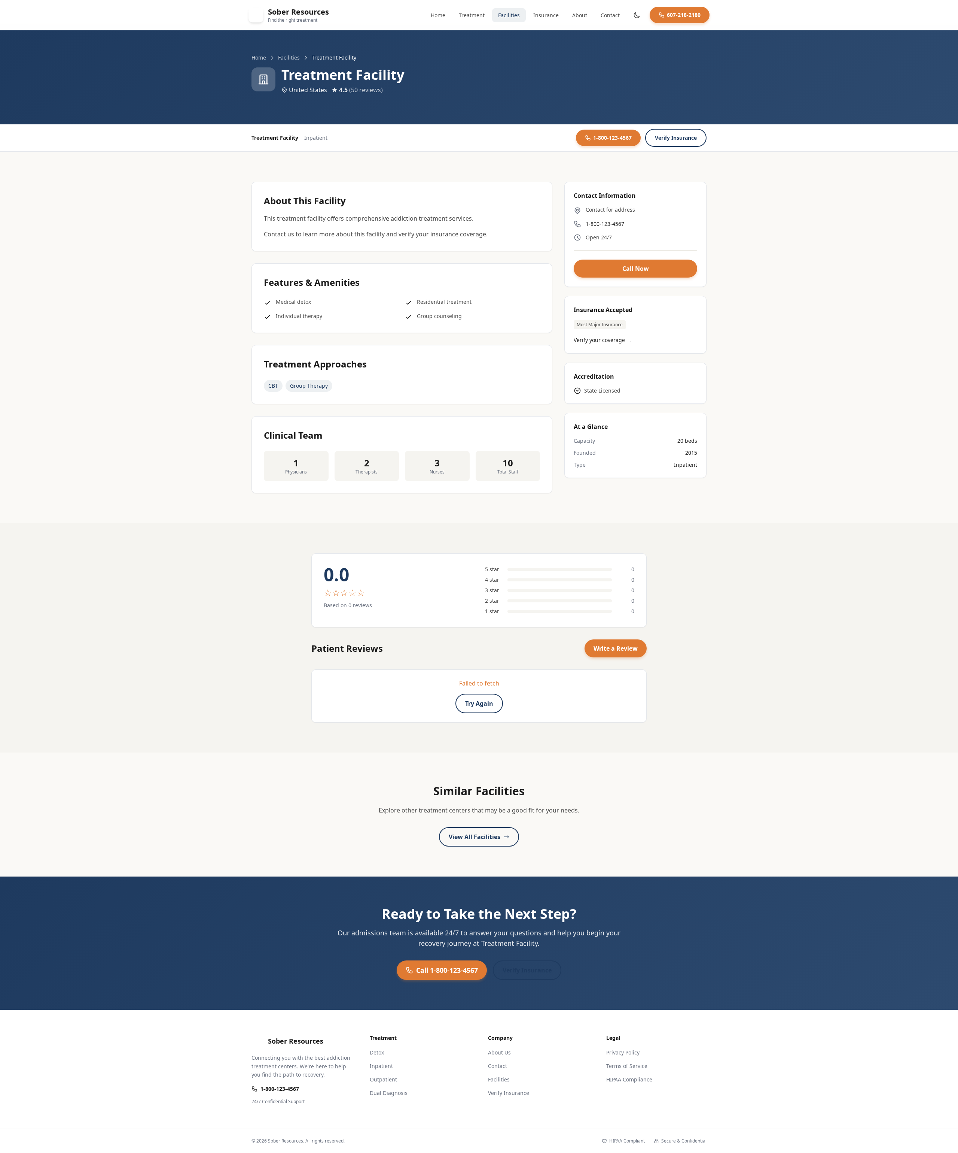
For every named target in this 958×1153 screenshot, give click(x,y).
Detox (377, 1052)
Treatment (472, 15)
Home (438, 15)
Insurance (546, 15)
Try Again (479, 703)
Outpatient (383, 1079)
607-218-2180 (684, 14)
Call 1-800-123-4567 (447, 970)
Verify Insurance (676, 137)
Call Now (635, 268)
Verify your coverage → (603, 340)
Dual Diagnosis (389, 1092)
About (579, 15)
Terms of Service (626, 1065)
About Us (499, 1052)
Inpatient (381, 1065)
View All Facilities (474, 837)
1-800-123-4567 (612, 137)
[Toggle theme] (637, 15)
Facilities (509, 15)
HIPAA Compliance (629, 1079)
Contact (610, 15)
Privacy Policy (623, 1052)
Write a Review (616, 648)
